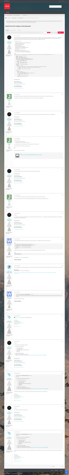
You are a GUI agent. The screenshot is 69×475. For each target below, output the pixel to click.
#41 (62, 315)
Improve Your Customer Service (17, 272)
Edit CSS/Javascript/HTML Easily (31, 272)
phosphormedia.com (16, 273)
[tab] (7, 30)
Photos (19, 30)
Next (62, 466)
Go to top (61, 470)
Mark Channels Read (17, 15)
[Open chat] (66, 472)
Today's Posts (25, 15)
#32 (62, 94)
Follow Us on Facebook (53, 272)
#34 (62, 138)
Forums (7, 12)
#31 (62, 35)
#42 (62, 341)
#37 (62, 213)
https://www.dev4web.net (17, 88)
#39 (62, 265)
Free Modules (48, 272)
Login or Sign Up (61, 1)
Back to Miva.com (6, 1)
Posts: (7, 55)
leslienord (23, 457)
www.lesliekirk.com (16, 324)
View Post (31, 294)
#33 (62, 112)
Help (52, 470)
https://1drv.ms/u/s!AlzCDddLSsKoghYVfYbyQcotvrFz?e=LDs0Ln (31, 154)
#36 (62, 195)
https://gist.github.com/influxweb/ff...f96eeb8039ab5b (38, 355)
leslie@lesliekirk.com (18, 323)
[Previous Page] (56, 32)
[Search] (63, 6)
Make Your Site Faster (38, 272)
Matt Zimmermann (18, 317)
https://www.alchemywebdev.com (18, 120)
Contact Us (56, 470)
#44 (62, 406)
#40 (62, 292)
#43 (62, 373)
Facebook (18, 326)
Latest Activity (13, 30)
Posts (7, 30)
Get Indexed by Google (44, 272)
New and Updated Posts (9, 15)
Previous (53, 466)
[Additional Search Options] (61, 6)
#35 (62, 169)
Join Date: (7, 54)
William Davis (20, 257)
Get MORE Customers (24, 272)
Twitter (22, 88)
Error (21, 153)
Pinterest (20, 326)
